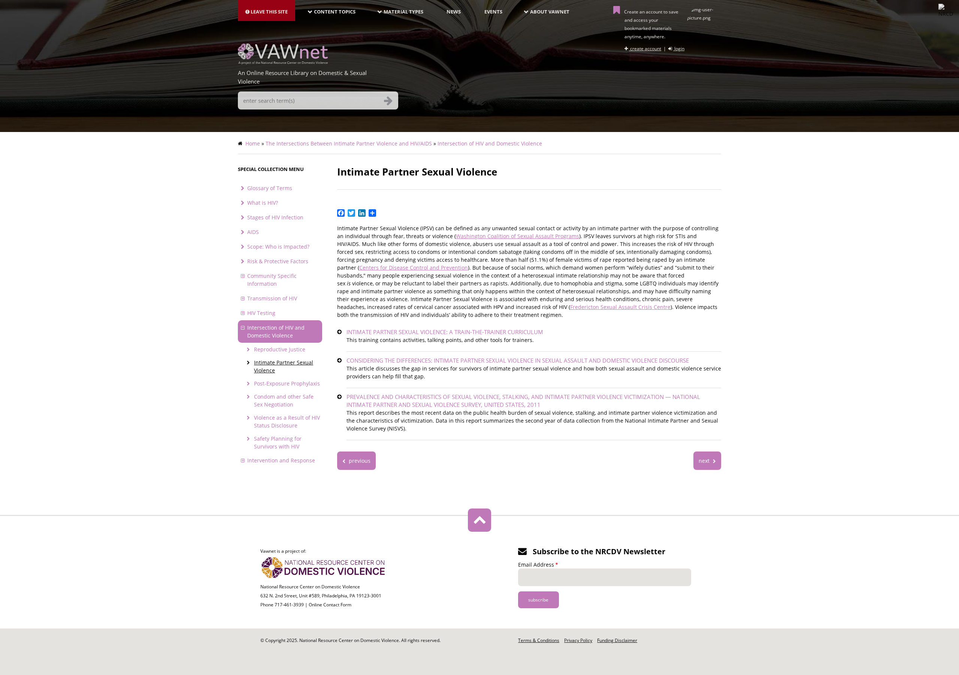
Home (252, 143)
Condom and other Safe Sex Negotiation (284, 400)
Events (493, 11)
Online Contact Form (330, 605)
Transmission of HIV (272, 298)
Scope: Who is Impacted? (278, 246)
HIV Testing (261, 312)
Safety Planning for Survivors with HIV (278, 442)
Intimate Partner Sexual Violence (283, 366)
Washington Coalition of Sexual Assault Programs (517, 236)
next (705, 460)
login (678, 48)
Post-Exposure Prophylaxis (287, 383)
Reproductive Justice (279, 349)
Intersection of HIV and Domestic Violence (490, 143)
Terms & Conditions (538, 640)
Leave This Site (268, 11)
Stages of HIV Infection (275, 217)
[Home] (283, 62)
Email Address (536, 564)
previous (358, 460)
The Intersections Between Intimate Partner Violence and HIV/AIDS (349, 143)
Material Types (403, 11)
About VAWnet (549, 11)
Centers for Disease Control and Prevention (413, 267)
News (454, 11)
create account (645, 48)
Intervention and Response (281, 460)
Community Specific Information (272, 279)
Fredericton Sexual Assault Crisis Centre (620, 306)
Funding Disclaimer (617, 640)
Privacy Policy (578, 640)
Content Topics (335, 11)
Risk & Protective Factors (277, 261)
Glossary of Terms (269, 188)
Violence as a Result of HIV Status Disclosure (287, 421)
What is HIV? (262, 202)
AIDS (253, 232)
